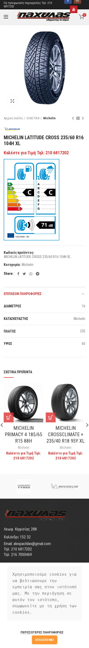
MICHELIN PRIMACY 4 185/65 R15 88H (23, 434)
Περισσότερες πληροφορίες (42, 632)
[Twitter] (24, 274)
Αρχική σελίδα (13, 118)
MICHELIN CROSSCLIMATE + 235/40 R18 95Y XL (65, 434)
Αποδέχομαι (44, 640)
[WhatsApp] (31, 274)
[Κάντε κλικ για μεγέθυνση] (12, 101)
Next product (82, 118)
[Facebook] (18, 274)
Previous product (72, 118)
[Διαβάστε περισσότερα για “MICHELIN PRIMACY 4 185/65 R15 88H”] (9, 417)
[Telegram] (37, 274)
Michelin (49, 118)
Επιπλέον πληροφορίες (23, 294)
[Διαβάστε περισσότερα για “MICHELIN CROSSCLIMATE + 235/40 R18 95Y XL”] (51, 417)
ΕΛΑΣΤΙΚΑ (33, 118)
